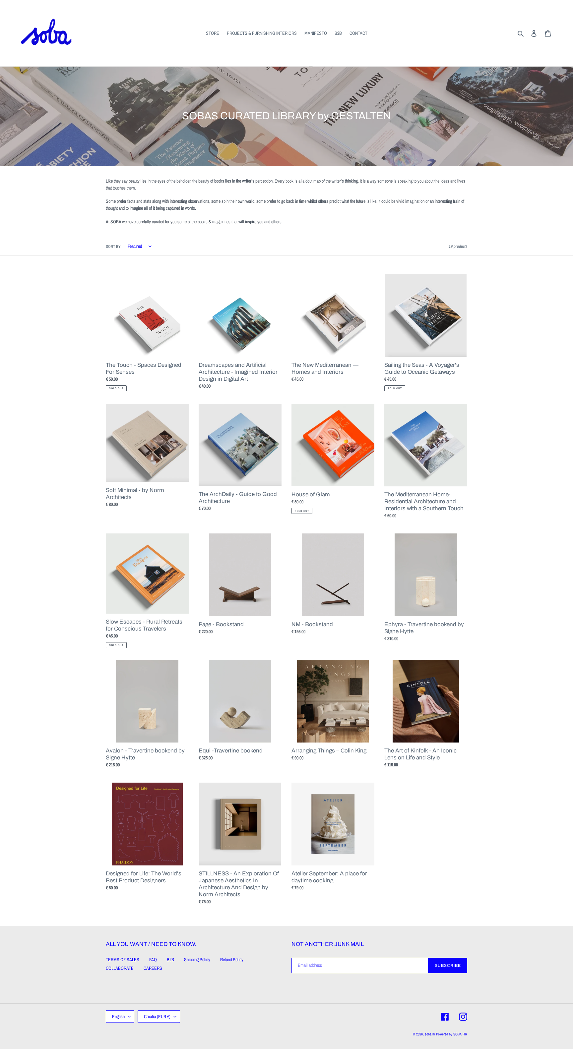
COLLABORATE (120, 968)
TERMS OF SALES (122, 960)
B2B (170, 960)
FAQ (153, 960)
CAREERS (153, 968)
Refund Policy (231, 960)
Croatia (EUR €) (157, 1017)
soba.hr (430, 1034)
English (118, 1017)
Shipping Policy (197, 960)
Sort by (113, 246)
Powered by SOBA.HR (451, 1034)
